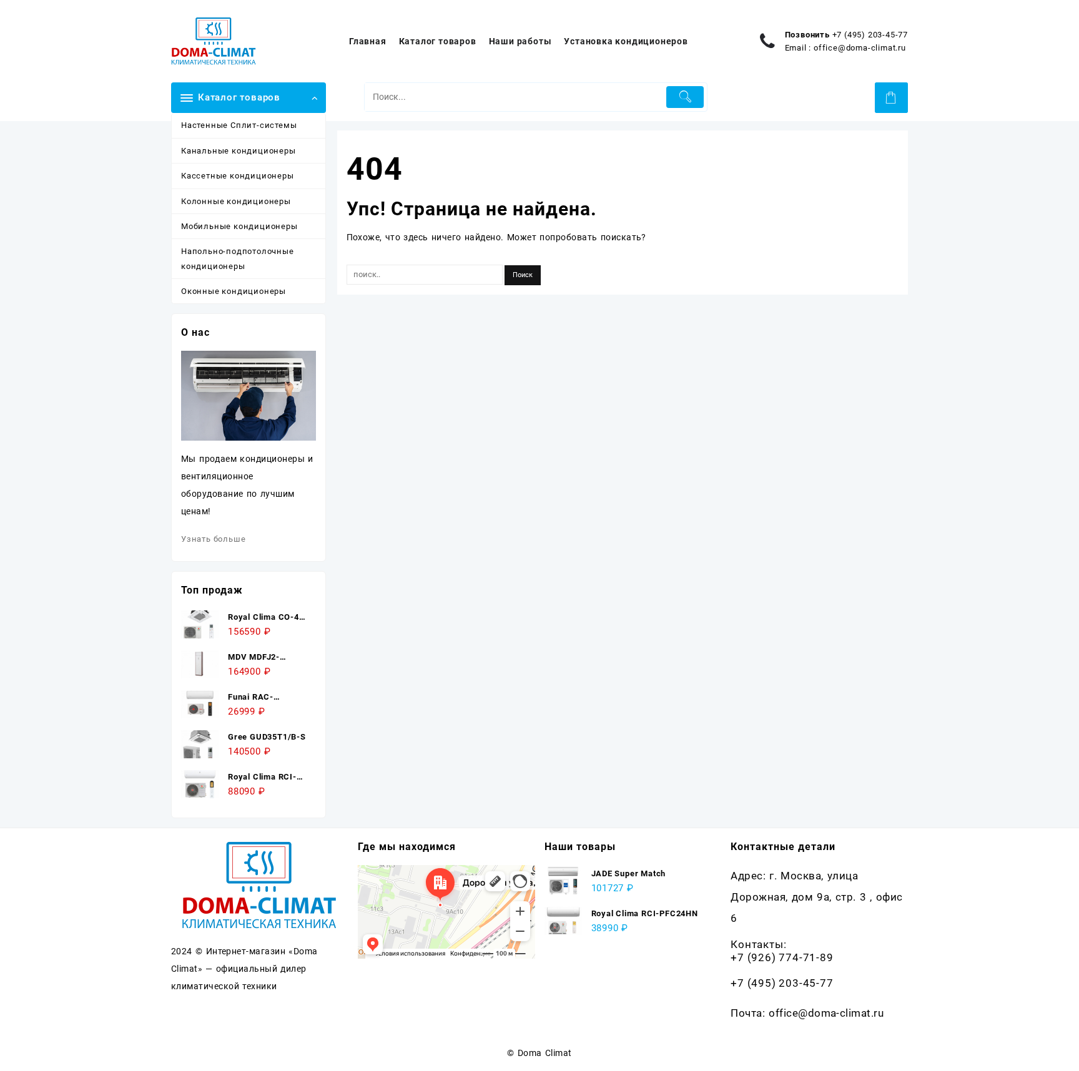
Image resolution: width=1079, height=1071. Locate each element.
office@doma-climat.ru (860, 47)
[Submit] (685, 97)
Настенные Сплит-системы (239, 125)
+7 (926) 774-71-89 (782, 957)
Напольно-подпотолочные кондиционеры (237, 258)
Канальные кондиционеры (238, 150)
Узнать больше (213, 539)
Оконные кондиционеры (233, 291)
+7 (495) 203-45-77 (870, 34)
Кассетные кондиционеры (237, 175)
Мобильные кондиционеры (239, 226)
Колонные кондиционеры (236, 201)
